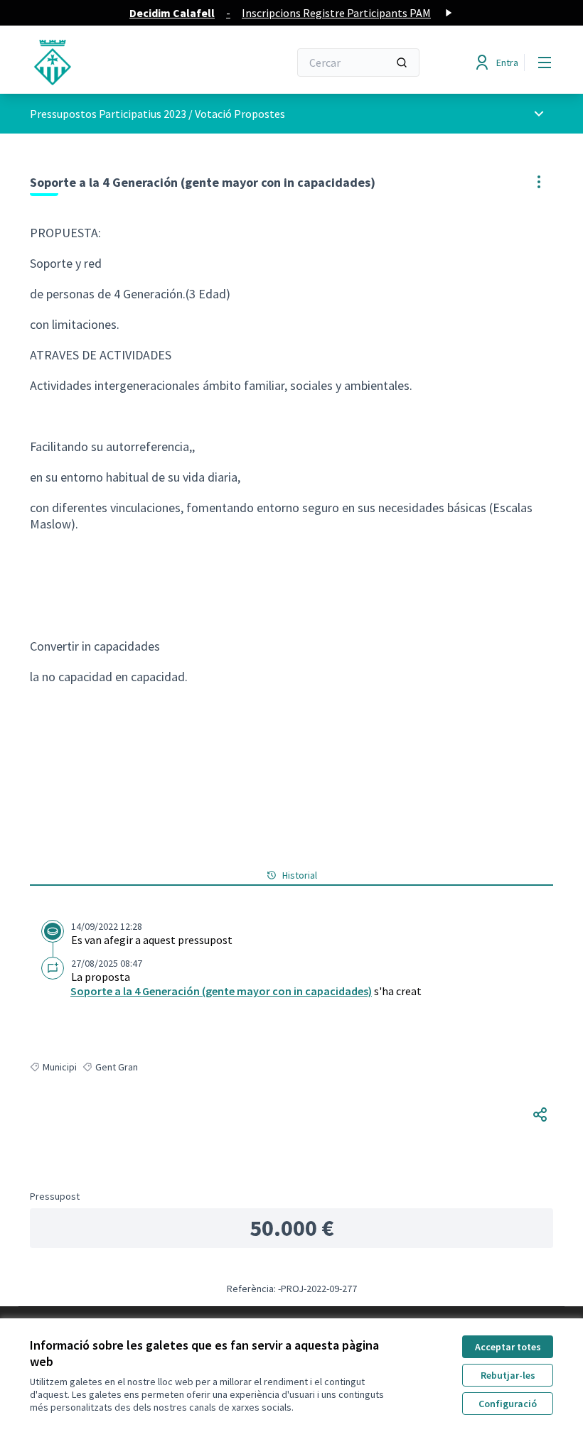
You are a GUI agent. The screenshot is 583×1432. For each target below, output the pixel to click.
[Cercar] (401, 62)
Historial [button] (299, 875)
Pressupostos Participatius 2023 (108, 114)
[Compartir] (540, 1114)
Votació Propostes (240, 114)
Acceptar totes (508, 1346)
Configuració (507, 1403)
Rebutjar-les (508, 1375)
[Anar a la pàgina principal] (124, 62)
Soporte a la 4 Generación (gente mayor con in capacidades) (221, 991)
